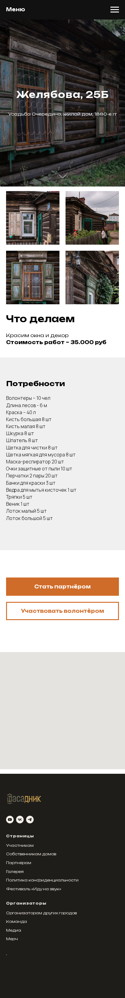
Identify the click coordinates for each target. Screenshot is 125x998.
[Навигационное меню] (114, 10)
